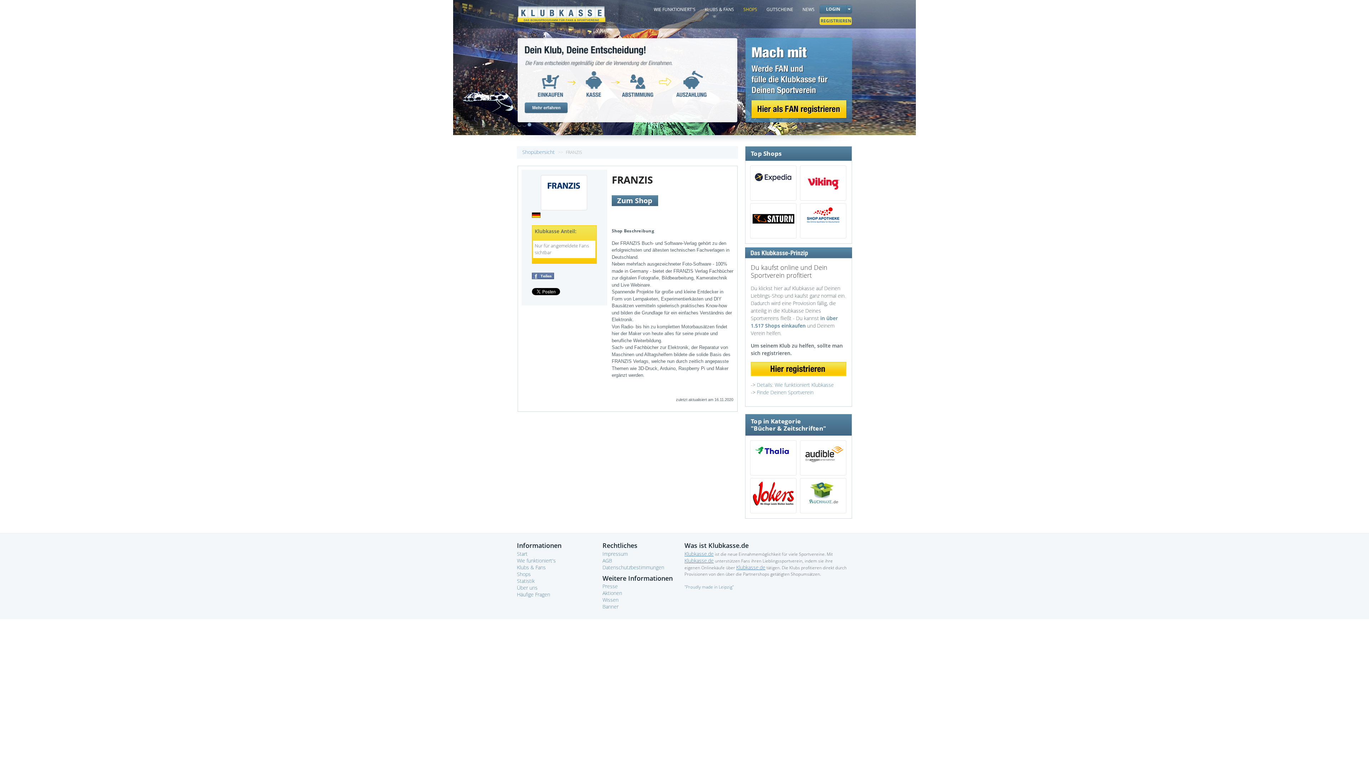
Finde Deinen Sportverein (785, 392)
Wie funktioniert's (536, 560)
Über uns (527, 587)
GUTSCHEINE (779, 9)
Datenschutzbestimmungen (633, 567)
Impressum (615, 553)
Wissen (611, 599)
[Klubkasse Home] (561, 10)
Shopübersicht (539, 152)
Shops (524, 574)
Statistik (526, 581)
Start (522, 553)
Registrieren (836, 21)
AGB (607, 560)
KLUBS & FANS (719, 9)
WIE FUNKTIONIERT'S (675, 9)
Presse (610, 586)
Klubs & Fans (531, 567)
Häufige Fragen (533, 594)
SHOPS (750, 9)
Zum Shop (634, 200)
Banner (611, 606)
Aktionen (612, 593)
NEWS (809, 9)
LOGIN (833, 9)
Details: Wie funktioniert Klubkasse (795, 384)
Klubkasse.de (699, 553)
